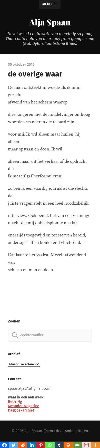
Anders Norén (76, 431)
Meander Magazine (23, 406)
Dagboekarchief (21, 410)
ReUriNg (15, 401)
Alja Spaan (50, 21)
